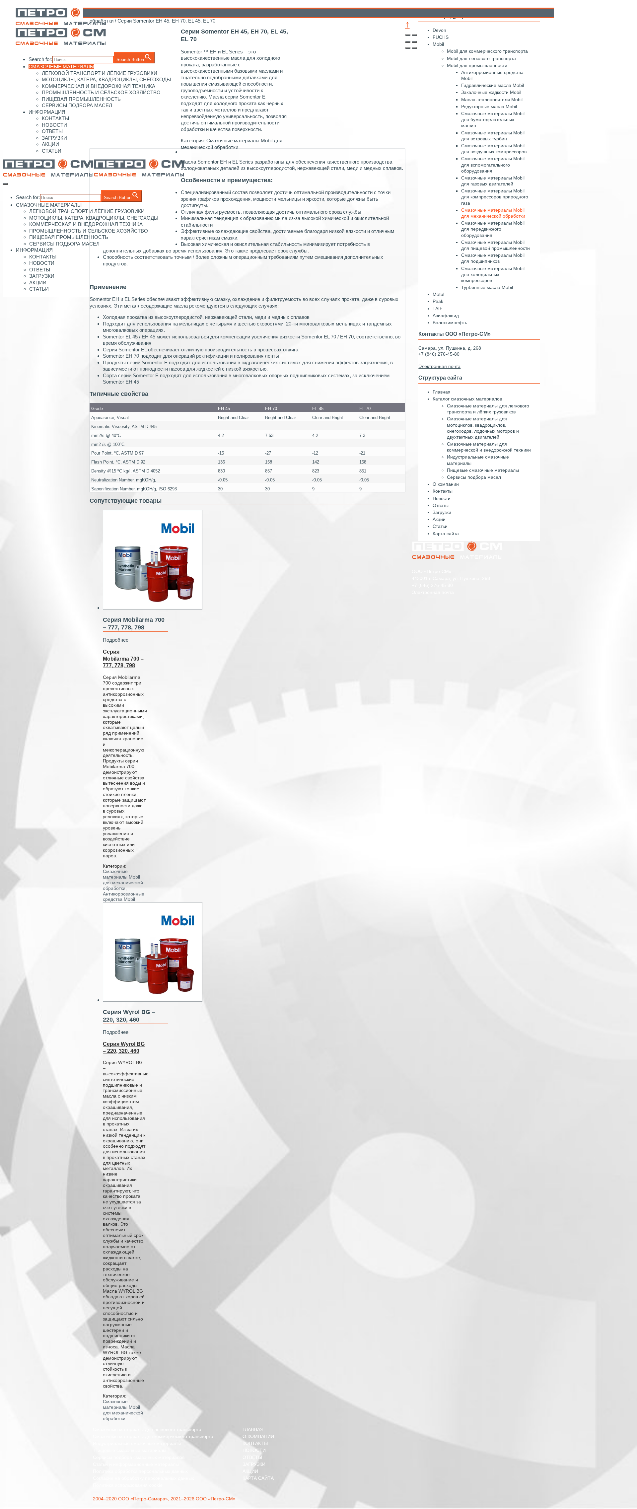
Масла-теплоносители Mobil (492, 99)
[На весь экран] (407, 42)
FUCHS (441, 37)
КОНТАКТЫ (55, 118)
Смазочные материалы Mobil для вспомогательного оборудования (493, 164)
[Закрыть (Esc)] (407, 35)
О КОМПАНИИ (258, 1436)
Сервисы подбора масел (474, 477)
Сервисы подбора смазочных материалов (138, 1457)
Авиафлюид (446, 315)
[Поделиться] (414, 35)
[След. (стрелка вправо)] (414, 48)
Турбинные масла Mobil (487, 287)
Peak (438, 301)
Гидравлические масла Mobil (492, 85)
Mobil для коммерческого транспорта (487, 51)
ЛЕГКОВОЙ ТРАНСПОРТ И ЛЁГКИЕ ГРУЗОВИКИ (87, 211)
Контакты (443, 491)
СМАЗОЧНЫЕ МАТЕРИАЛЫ (61, 66)
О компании (446, 484)
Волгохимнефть (450, 322)
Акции (439, 519)
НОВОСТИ (54, 125)
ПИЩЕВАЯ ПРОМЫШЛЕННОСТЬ (81, 99)
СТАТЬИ (51, 151)
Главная (442, 392)
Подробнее (115, 640)
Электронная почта (433, 592)
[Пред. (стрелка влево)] (407, 48)
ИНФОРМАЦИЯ (47, 112)
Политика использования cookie (128, 1485)
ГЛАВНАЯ (253, 1429)
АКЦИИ (50, 144)
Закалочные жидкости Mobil (491, 92)
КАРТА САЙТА (258, 1478)
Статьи (440, 526)
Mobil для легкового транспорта (481, 58)
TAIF (438, 308)
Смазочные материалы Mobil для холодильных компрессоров (493, 274)
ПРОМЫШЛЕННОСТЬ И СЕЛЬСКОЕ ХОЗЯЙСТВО (88, 231)
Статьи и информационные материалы (136, 1464)
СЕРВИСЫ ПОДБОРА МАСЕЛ (77, 105)
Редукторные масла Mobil (489, 106)
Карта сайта (446, 533)
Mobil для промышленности (477, 65)
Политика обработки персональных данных (140, 1471)
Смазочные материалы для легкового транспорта (147, 1429)
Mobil (438, 44)
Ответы (441, 505)
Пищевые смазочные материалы (483, 470)
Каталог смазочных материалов (467, 398)
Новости (442, 498)
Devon (439, 30)
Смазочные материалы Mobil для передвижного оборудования (493, 229)
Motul (438, 294)
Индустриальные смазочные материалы (137, 1443)
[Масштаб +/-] (414, 42)
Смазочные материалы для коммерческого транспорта (153, 1436)
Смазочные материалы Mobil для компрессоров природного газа (494, 196)
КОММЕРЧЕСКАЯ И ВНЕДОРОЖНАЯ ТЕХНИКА (86, 224)
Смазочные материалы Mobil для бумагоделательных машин (493, 119)
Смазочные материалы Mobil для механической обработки (123, 880)
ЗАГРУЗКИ (54, 138)
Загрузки (442, 512)
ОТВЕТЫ (52, 131)
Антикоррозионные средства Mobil (123, 896)
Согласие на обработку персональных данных (143, 1478)
